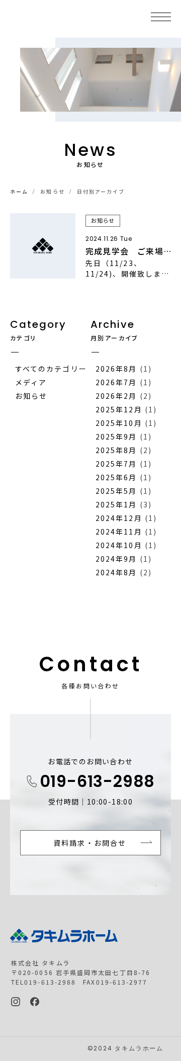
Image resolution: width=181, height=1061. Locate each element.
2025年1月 (116, 504)
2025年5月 (116, 491)
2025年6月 (116, 477)
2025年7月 (116, 464)
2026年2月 (116, 396)
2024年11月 (119, 531)
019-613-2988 (97, 783)
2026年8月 (116, 369)
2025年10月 (119, 423)
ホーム (19, 191)
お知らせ (31, 396)
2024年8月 (116, 572)
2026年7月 (116, 382)
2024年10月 (119, 545)
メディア (31, 382)
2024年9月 (116, 559)
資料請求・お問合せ (89, 843)
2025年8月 (116, 450)
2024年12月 (119, 518)
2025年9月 (116, 436)
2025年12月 (119, 409)
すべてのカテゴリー (51, 369)
